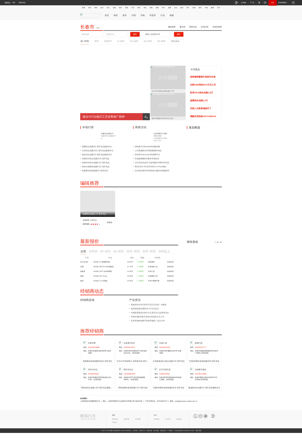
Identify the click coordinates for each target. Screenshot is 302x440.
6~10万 (120, 41)
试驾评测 (126, 419)
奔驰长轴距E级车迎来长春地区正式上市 (147, 317)
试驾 (134, 15)
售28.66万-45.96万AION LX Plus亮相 (150, 167)
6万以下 (108, 41)
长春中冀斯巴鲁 (153, 281)
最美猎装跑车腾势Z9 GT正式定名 (145, 309)
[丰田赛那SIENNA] (146, 62)
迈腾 (82, 267)
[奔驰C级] (102, 47)
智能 (151, 7)
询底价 (109, 222)
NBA (95, 7)
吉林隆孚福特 (200, 370)
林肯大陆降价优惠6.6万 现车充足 (96, 167)
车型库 (152, 15)
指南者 (82, 271)
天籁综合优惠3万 (107, 133)
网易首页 (7, 2)
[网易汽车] (88, 417)
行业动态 (168, 419)
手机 (145, 7)
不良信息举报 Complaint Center (184, 430)
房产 (188, 7)
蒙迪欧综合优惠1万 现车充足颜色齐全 (204, 388)
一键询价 (87, 56)
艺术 (218, 7)
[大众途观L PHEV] (88, 62)
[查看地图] (136, 353)
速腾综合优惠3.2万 (199, 100)
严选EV (114, 422)
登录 (272, 2)
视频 (172, 15)
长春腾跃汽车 (153, 276)
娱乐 (102, 7)
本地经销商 (217, 27)
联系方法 (142, 430)
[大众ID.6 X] (132, 47)
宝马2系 (88, 51)
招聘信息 (149, 430)
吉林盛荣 (151, 262)
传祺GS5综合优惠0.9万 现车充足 (96, 159)
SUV (96, 41)
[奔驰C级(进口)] (161, 62)
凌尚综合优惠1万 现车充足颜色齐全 (97, 155)
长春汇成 (151, 271)
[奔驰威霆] (176, 47)
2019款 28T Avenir (100, 276)
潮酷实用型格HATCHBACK (203, 116)
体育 (89, 7)
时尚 (163, 7)
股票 (126, 7)
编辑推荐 (172, 27)
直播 (169, 7)
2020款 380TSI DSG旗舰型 (103, 267)
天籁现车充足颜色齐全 (108, 137)
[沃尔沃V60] (176, 62)
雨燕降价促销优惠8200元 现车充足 (97, 361)
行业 (163, 15)
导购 (143, 15)
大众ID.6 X (132, 51)
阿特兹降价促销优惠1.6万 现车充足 (133, 388)
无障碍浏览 (21, 2)
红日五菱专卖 (165, 370)
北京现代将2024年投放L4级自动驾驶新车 (152, 171)
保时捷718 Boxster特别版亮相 (147, 147)
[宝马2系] (88, 47)
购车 (116, 15)
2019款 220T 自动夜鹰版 (102, 271)
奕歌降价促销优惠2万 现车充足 (95, 171)
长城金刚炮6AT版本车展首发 (147, 159)
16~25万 (148, 41)
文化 (175, 7)
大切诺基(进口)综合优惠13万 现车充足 (169, 361)
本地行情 (204, 27)
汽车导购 (138, 419)
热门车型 (84, 41)
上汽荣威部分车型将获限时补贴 (148, 151)
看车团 (182, 27)
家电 (157, 7)
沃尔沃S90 (84, 262)
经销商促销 (87, 300)
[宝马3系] (147, 47)
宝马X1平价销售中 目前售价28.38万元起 (134, 361)
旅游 (181, 7)
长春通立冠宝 (129, 343)
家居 (194, 7)
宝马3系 (147, 51)
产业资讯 (135, 300)
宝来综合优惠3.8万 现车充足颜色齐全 (97, 151)
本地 (206, 7)
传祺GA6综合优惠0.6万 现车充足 (96, 163)
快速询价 (170, 262)
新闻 (83, 7)
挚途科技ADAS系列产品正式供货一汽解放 (148, 305)
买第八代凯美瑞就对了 (200, 108)
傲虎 (82, 281)
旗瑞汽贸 (198, 343)
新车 (125, 15)
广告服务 (170, 430)
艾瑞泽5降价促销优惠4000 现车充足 (204, 361)
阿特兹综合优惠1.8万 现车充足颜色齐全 (97, 388)
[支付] (260, 2)
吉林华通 (92, 343)
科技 (138, 7)
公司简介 (135, 430)
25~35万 (161, 41)
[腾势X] (161, 47)
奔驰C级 (102, 51)
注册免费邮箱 (282, 2)
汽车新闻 (156, 419)
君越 (82, 276)
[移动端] (237, 2)
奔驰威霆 (176, 51)
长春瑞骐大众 (153, 267)
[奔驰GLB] (117, 47)
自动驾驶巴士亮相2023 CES (160, 135)
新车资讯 (115, 419)
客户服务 (156, 430)
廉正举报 (198, 430)
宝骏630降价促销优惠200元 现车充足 (168, 388)
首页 (107, 15)
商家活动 (193, 27)
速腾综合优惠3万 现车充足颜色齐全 (97, 147)
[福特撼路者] (117, 62)
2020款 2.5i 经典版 (100, 281)
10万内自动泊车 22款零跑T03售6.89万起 (152, 163)
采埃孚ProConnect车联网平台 (147, 155)
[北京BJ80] (102, 62)
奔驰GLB (117, 51)
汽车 (132, 7)
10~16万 (134, 41)
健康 (212, 7)
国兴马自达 (128, 370)
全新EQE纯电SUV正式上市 (203, 85)
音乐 (108, 7)
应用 (13, 2)
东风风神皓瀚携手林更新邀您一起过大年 (148, 321)
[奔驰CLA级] (132, 62)
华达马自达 (92, 370)
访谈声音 (179, 419)
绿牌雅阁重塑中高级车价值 (203, 77)
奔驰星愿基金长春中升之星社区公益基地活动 (150, 313)
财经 (120, 7)
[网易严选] (252, 2)
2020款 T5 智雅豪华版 (101, 262)
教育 (200, 7)
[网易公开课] (244, 2)
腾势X (161, 51)
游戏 (114, 7)
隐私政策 (163, 430)
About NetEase (126, 430)
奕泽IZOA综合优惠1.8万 (201, 92)
